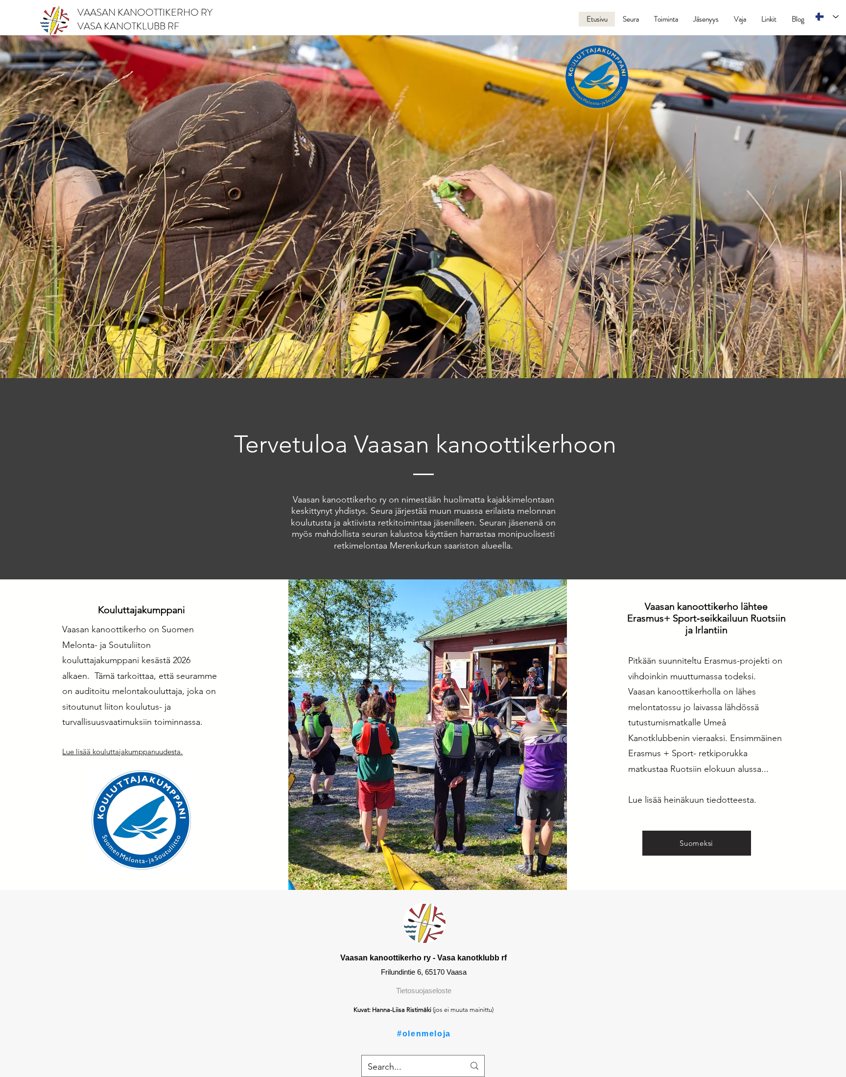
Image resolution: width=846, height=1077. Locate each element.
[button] (630, 19)
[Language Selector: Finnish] (827, 16)
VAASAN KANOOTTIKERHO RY (145, 12)
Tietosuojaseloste (423, 990)
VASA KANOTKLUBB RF (128, 26)
